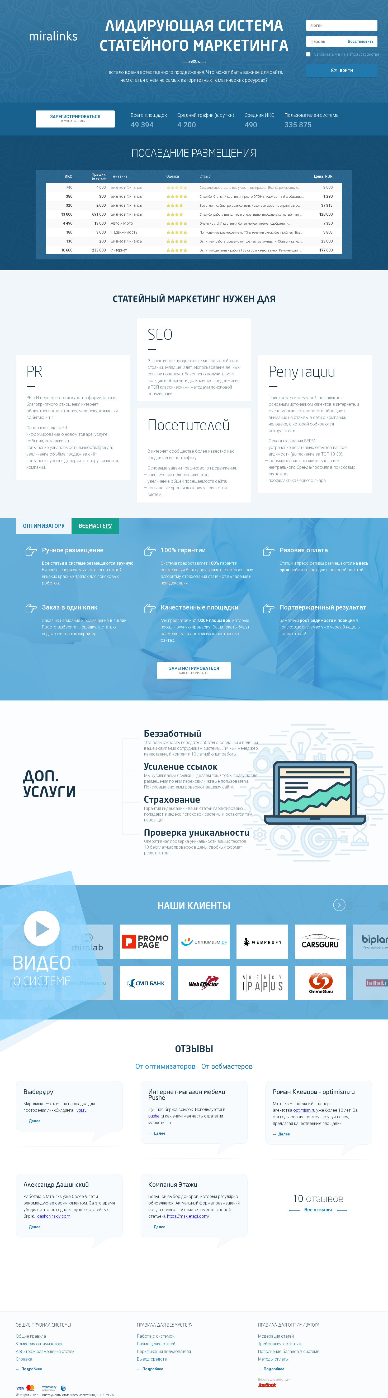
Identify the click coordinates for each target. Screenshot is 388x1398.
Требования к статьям (279, 1343)
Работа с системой (155, 1336)
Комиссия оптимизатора (40, 1343)
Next (339, 905)
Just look (267, 1385)
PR (34, 372)
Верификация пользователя (164, 1351)
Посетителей (189, 425)
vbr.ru (82, 1110)
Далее (34, 1121)
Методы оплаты (273, 1359)
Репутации (302, 372)
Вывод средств (152, 1359)
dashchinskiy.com (53, 1216)
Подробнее (31, 1369)
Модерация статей (276, 1336)
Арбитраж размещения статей (45, 1351)
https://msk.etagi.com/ (188, 1216)
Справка (24, 1359)
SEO (160, 335)
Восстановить (360, 41)
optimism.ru (304, 1110)
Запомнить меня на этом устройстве (346, 54)
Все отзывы (318, 1209)
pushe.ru (156, 1116)
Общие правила (31, 1336)
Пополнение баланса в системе (288, 1351)
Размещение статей (156, 1343)
